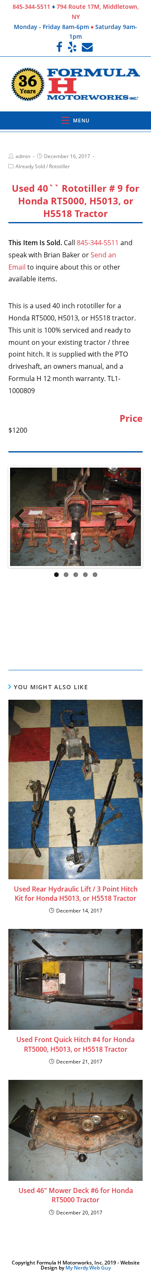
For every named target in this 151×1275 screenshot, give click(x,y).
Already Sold (30, 166)
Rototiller (59, 166)
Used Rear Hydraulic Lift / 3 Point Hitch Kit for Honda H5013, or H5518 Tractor (76, 840)
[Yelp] (72, 47)
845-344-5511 (31, 7)
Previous (22, 515)
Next (128, 515)
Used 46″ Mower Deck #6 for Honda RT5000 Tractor (75, 1142)
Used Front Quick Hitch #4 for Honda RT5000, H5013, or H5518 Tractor (75, 991)
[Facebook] (60, 47)
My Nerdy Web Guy (88, 1215)
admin (23, 156)
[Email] (87, 47)
